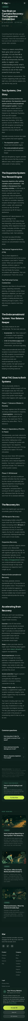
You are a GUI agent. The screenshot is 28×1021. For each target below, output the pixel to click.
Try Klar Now (14, 797)
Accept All (14, 1008)
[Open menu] (24, 3)
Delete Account (6, 986)
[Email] (12, 946)
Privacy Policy (5, 983)
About (17, 955)
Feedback (18, 972)
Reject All (14, 1012)
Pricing (3, 958)
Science (4, 961)
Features (4, 955)
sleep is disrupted (15, 649)
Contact (18, 975)
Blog (17, 958)
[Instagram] (3, 946)
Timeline (18, 963)
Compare (18, 966)
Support (18, 969)
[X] (7, 946)
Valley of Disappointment (12, 560)
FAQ (3, 963)
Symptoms (18, 961)
